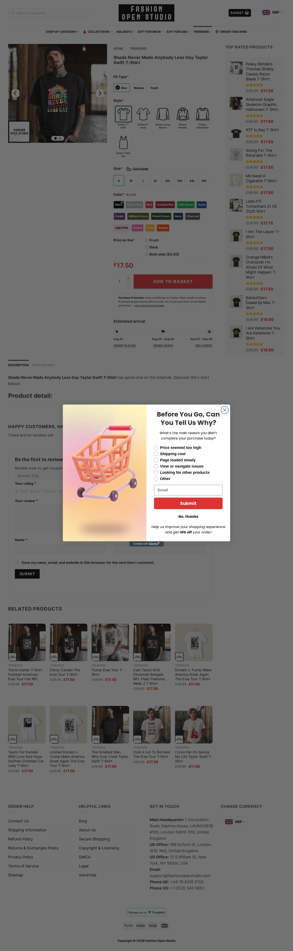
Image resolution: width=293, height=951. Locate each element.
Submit (188, 503)
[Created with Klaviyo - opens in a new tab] (146, 543)
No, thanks (188, 516)
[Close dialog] (224, 410)
